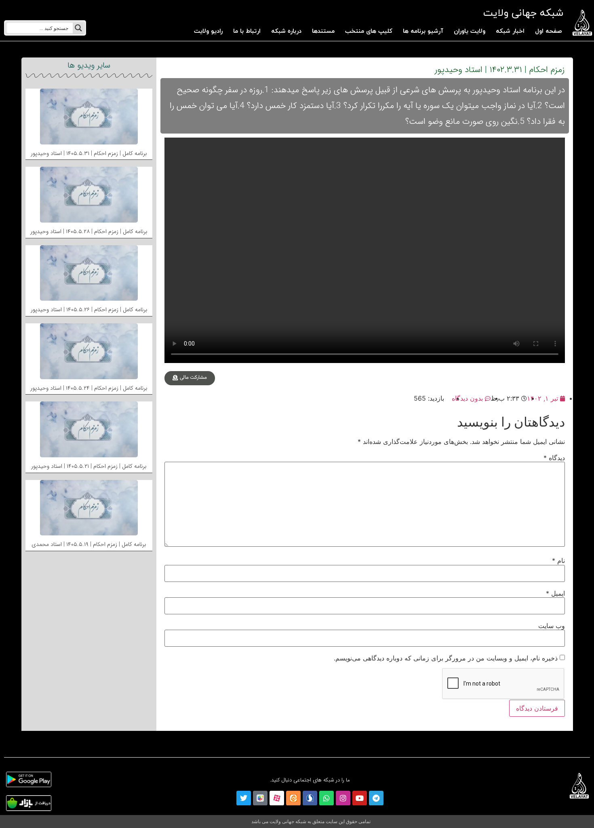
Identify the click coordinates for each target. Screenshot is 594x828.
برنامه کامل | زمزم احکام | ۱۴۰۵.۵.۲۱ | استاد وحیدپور (88, 466)
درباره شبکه (286, 31)
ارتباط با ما (247, 31)
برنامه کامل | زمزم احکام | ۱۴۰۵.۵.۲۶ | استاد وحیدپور (89, 309)
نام (558, 560)
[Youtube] (359, 798)
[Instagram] (343, 798)
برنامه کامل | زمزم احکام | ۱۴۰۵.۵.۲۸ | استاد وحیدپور (88, 231)
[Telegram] (376, 798)
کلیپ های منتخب (368, 31)
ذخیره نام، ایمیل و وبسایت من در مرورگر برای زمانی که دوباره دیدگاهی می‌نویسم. (446, 658)
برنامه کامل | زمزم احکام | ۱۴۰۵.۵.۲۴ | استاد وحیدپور (88, 388)
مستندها (323, 31)
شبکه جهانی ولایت (523, 13)
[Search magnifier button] (78, 28)
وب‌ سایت (551, 625)
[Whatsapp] (326, 798)
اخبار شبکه (510, 31)
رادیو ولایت (208, 31)
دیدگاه (554, 457)
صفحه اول (548, 31)
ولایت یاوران (469, 31)
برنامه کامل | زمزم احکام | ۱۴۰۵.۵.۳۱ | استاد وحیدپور (89, 153)
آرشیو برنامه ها (423, 31)
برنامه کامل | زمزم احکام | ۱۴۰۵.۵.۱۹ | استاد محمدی (89, 544)
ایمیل (555, 593)
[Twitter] (243, 798)
